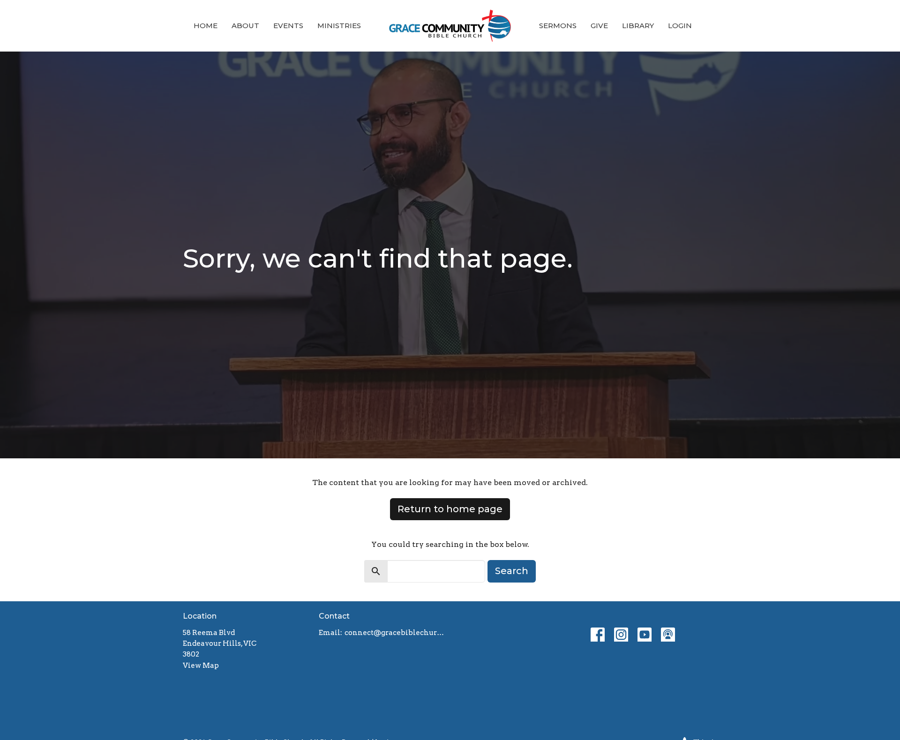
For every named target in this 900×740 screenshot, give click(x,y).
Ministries (339, 25)
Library (638, 25)
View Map (201, 665)
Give (599, 25)
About (245, 25)
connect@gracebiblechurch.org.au (395, 632)
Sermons (558, 25)
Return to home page (450, 509)
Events (288, 25)
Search (511, 570)
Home (206, 25)
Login (680, 25)
